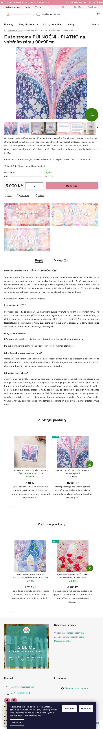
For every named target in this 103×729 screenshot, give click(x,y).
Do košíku (71, 185)
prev (6, 470)
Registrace (92, 7)
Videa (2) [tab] (61, 260)
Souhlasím (86, 708)
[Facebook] (7, 701)
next (97, 470)
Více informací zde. (33, 715)
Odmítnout (69, 708)
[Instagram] (14, 701)
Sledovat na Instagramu (76, 688)
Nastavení (17, 722)
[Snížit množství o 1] (27, 186)
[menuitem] (8, 24)
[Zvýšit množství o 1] (41, 186)
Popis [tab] (39, 260)
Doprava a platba (62, 640)
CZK (64, 7)
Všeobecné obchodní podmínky (17, 7)
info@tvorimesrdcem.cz (22, 686)
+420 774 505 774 (20, 693)
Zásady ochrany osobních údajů (69, 636)
